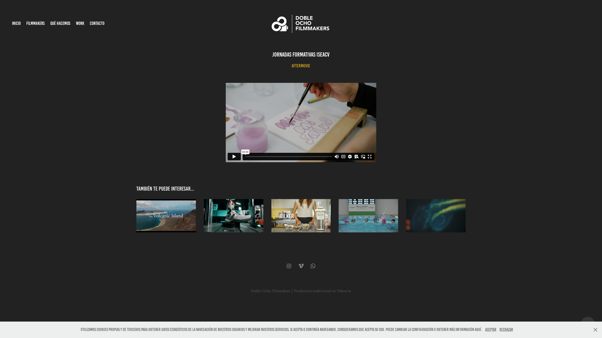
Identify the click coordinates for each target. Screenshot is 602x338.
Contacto (97, 23)
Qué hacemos (60, 23)
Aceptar (490, 329)
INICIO (16, 23)
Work (80, 23)
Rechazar (506, 329)
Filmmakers (35, 23)
